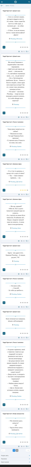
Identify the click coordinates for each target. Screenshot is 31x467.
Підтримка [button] (4, 458)
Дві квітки (19, 181)
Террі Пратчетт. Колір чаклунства (13, 413)
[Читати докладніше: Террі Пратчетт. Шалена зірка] (4, 190)
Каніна (19, 146)
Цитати (7, 5)
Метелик (19, 38)
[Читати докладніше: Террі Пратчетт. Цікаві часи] (4, 47)
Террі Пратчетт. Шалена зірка (12, 164)
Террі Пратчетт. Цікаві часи (11, 11)
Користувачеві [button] (5, 462)
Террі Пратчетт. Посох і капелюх (13, 122)
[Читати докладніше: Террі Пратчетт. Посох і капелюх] (4, 155)
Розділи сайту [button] (5, 455)
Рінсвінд (13, 38)
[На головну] (2, 6)
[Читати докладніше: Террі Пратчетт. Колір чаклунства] (4, 442)
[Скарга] (19, 51)
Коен (19, 228)
